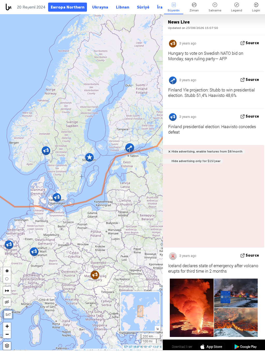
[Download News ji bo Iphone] (212, 347)
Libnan (122, 7)
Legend (236, 10)
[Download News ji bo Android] (246, 347)
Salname (215, 10)
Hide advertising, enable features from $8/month (207, 151)
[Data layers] (7, 346)
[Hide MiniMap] (157, 328)
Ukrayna (100, 7)
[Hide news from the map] (7, 302)
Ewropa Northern (67, 7)
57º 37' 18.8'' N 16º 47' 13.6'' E (143, 346)
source (252, 43)
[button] (57, 197)
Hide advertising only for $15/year (196, 161)
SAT (8, 314)
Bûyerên (174, 10)
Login (256, 10)
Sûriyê (143, 7)
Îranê (162, 7)
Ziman (194, 10)
